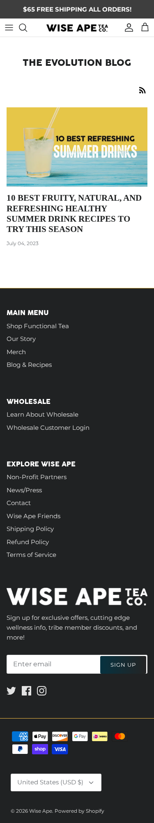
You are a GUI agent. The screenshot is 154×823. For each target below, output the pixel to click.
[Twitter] (11, 690)
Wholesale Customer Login (48, 427)
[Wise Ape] (77, 27)
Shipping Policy (30, 529)
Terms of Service (31, 555)
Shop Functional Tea (38, 326)
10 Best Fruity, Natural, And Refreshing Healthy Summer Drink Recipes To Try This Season (74, 213)
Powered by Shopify (79, 811)
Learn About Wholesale (42, 414)
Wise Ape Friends (33, 516)
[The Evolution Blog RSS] (142, 90)
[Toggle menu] (9, 28)
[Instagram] (41, 690)
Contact (19, 503)
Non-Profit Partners (37, 477)
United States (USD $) (50, 782)
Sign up (123, 664)
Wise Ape (40, 811)
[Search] (27, 28)
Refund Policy (28, 542)
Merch (16, 352)
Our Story (21, 339)
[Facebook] (26, 690)
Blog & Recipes (29, 365)
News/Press (24, 490)
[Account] (127, 28)
